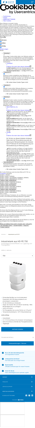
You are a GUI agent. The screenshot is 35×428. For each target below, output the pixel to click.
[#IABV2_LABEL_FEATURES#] (8, 185)
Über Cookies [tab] (7, 21)
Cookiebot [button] (9, 64)
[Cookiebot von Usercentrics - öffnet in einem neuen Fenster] (17, 13)
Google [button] (9, 133)
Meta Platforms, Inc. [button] (12, 107)
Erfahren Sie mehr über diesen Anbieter (18, 66)
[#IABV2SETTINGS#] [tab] (9, 19)
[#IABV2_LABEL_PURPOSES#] (8, 180)
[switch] (0, 41)
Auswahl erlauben (18, 225)
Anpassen (26, 225)
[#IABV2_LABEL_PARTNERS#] (8, 189)
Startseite (3, 234)
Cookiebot (3, 173)
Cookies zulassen (5, 227)
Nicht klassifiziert (8, 162)
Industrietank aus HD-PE (13, 234)
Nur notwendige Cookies (6, 225)
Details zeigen (4, 49)
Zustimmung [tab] (6, 16)
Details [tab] (5, 17)
